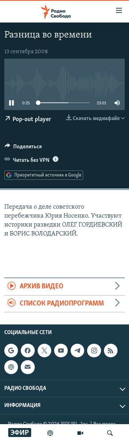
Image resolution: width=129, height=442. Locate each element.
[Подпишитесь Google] (11, 350)
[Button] (23, 148)
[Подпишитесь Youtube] (61, 350)
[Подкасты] (11, 367)
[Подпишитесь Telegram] (77, 350)
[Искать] (110, 433)
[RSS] (111, 350)
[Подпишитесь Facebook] (27, 350)
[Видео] (80, 433)
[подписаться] (27, 367)
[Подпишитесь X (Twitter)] (44, 350)
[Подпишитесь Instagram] (94, 350)
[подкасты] (50, 433)
